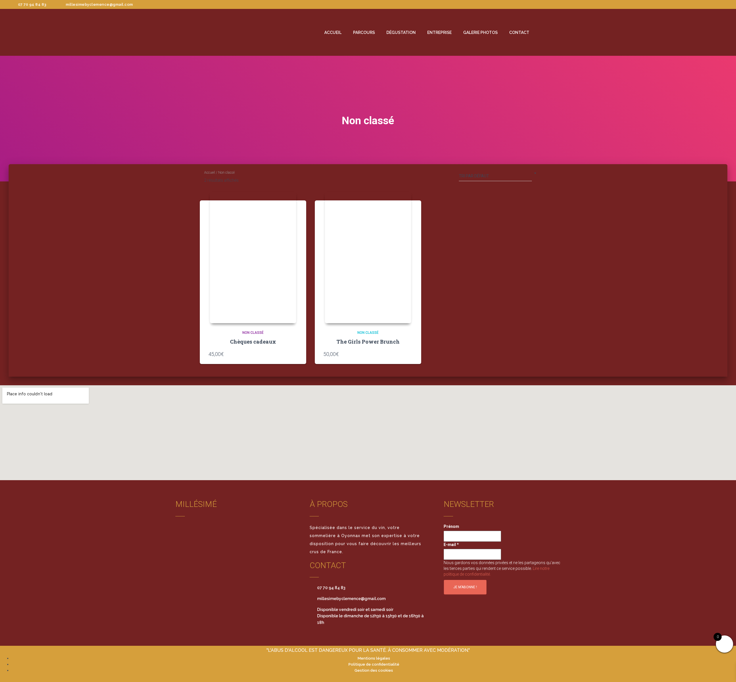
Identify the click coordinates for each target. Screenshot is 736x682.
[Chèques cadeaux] (253, 257)
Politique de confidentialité (373, 664)
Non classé (253, 333)
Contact (519, 32)
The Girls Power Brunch (368, 341)
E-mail (451, 544)
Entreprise (439, 32)
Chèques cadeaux (253, 341)
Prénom (451, 526)
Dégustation (401, 32)
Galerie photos (480, 32)
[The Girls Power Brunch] (368, 257)
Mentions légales (374, 658)
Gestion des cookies (373, 670)
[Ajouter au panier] (295, 354)
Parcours (364, 32)
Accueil (333, 32)
